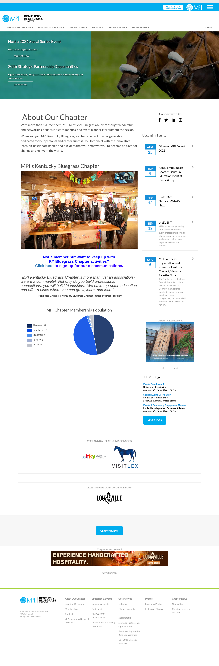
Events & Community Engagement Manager (165, 405)
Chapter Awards (126, 609)
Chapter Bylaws (109, 530)
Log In (208, 27)
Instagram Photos (154, 609)
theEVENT (165, 222)
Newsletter (177, 603)
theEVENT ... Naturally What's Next (169, 201)
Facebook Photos (153, 603)
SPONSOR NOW (21, 56)
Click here (44, 266)
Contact (69, 614)
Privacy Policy (24, 617)
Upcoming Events (100, 603)
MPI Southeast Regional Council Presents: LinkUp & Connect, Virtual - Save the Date (171, 267)
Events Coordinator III (154, 384)
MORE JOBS (154, 420)
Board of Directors (74, 603)
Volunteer (123, 603)
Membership (71, 609)
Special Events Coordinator (157, 395)
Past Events (97, 609)
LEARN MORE (20, 84)
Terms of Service (36, 617)
